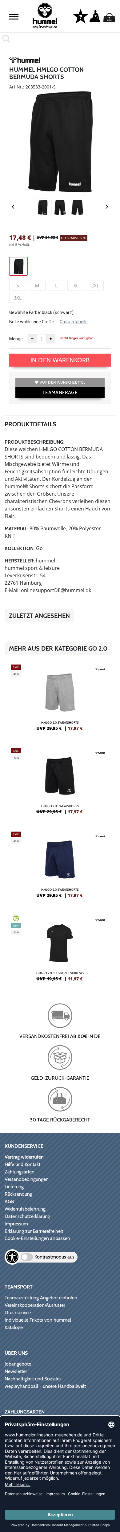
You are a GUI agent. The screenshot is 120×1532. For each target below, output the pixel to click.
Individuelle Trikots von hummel (38, 1320)
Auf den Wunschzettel (62, 382)
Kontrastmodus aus (54, 1257)
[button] (14, 16)
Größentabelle (74, 321)
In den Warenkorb (60, 360)
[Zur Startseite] (45, 16)
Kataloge (14, 1327)
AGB (9, 1201)
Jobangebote (18, 1364)
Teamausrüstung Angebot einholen (41, 1298)
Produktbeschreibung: (35, 442)
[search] (60, 38)
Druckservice (18, 1312)
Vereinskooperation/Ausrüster (35, 1305)
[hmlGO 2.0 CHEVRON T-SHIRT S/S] (60, 950)
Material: (16, 528)
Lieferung (14, 1187)
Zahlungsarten (19, 1172)
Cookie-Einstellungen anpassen (37, 1238)
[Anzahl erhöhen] (50, 338)
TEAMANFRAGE (60, 392)
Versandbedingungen (27, 1179)
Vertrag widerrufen (24, 1157)
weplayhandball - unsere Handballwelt (45, 1386)
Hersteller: (19, 561)
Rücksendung (18, 1194)
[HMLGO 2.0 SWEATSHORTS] (60, 700)
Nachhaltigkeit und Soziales (33, 1379)
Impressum (16, 1224)
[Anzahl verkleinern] (32, 338)
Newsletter (16, 1371)
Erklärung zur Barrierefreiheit (34, 1231)
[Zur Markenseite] (24, 61)
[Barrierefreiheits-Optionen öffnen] (12, 1257)
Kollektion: (20, 548)
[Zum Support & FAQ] (80, 15)
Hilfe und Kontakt (22, 1164)
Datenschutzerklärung (27, 1216)
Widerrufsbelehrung (25, 1209)
